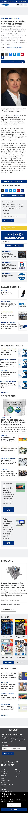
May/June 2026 (20, 637)
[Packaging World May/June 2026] (21, 627)
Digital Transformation (9, 672)
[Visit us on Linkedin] (9, 764)
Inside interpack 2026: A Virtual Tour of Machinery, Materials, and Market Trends (8, 675)
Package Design (6, 417)
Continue (14, 809)
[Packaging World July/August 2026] (7, 627)
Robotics (4, 290)
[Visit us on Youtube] (12, 764)
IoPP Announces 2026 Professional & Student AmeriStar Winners (13, 422)
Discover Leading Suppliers (7, 275)
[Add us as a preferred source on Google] (2, 57)
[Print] (2, 54)
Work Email (6, 213)
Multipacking (5, 704)
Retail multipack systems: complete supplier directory (7, 708)
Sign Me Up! (8, 220)
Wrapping (4, 435)
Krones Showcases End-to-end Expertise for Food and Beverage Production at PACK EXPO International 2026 (14, 585)
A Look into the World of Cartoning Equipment (8, 374)
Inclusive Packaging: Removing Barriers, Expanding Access (8, 686)
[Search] (21, 4)
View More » (5, 392)
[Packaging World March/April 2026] (7, 647)
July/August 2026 (7, 637)
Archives (20, 662)
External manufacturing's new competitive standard (8, 697)
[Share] (10, 54)
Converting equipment (10, 18)
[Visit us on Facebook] (2, 764)
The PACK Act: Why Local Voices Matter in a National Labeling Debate (9, 473)
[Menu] (25, 4)
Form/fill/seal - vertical (9, 349)
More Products (8, 610)
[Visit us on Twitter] (5, 764)
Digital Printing (6, 301)
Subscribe (8, 662)
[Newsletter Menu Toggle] (18, 4)
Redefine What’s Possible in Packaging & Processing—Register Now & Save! (9, 266)
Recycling (4, 447)
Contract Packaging (7, 693)
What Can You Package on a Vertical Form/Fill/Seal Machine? (9, 352)
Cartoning (4, 370)
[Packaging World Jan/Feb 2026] (21, 647)
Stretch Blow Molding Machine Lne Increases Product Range (9, 326)
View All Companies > (14, 246)
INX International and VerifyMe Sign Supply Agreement (8, 304)
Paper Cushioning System (10, 600)
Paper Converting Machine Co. (15, 47)
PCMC (17, 115)
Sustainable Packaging (8, 458)
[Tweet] (18, 54)
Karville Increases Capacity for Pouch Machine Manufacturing (7, 315)
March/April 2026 (7, 657)
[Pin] (22, 54)
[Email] (6, 54)
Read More (8, 509)
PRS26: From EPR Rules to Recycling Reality (9, 449)
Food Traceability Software (10, 604)
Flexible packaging (7, 312)
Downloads (5, 682)
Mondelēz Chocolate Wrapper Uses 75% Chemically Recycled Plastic (8, 439)
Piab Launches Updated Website (7, 293)
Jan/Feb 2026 (21, 657)
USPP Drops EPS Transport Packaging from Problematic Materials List (8, 462)
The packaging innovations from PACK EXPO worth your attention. (9, 255)
